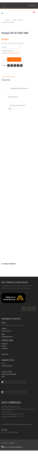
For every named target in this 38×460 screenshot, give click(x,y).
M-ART (12, 443)
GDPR (3, 376)
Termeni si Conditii (6, 371)
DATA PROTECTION (6, 366)
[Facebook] (2, 4)
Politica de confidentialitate (8, 374)
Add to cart (15, 59)
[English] (1, 1)
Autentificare (4, 354)
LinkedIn (14, 65)
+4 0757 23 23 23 (32, 5)
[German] (5, 1)
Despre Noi (4, 343)
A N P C (3, 363)
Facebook (8, 65)
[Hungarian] (7, 1)
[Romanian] (10, 1)
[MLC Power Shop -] (6, 13)
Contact (3, 346)
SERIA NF (16, 53)
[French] (3, 1)
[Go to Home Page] (2, 20)
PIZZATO (11, 53)
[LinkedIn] (11, 4)
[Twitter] (5, 4)
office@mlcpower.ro (7, 336)
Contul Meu (4, 348)
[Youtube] (8, 4)
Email (21, 65)
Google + (18, 65)
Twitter (11, 65)
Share (3, 65)
